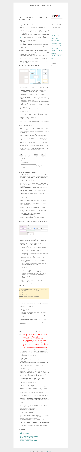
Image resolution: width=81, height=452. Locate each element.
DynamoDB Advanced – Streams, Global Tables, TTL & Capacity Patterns (56, 37)
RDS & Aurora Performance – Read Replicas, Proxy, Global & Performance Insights (56, 47)
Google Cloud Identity (24, 432)
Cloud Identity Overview (24, 433)
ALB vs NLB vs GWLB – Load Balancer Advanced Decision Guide (56, 57)
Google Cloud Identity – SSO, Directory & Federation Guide (33, 18)
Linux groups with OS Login (31, 294)
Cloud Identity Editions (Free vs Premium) (28, 437)
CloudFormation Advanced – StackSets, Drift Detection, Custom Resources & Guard (56, 42)
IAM (20, 37)
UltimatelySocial (48, 451)
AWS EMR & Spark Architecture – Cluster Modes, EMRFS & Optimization (56, 52)
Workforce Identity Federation (26, 434)
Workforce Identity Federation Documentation (29, 436)
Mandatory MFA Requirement (25, 439)
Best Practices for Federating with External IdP (29, 440)
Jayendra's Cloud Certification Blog (40, 5)
